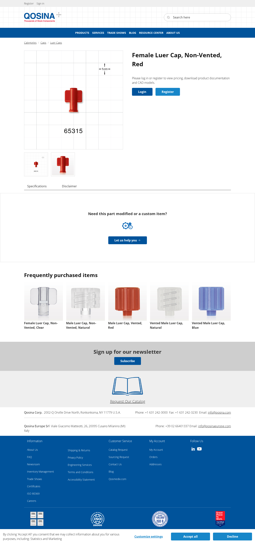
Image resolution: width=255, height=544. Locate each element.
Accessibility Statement (81, 479)
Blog (111, 471)
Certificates (33, 486)
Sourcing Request (119, 457)
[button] (40, 3)
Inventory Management (40, 471)
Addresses (155, 464)
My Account (156, 449)
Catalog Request (118, 449)
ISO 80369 (33, 493)
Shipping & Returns (79, 450)
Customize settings (148, 536)
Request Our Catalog (127, 401)
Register (168, 92)
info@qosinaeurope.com (214, 426)
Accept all (190, 536)
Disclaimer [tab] (69, 186)
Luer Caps (56, 42)
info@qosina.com (219, 412)
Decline (232, 536)
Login (142, 92)
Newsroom (33, 464)
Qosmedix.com (117, 479)
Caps (43, 42)
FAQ (29, 457)
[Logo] (39, 17)
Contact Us (115, 464)
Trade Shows (34, 479)
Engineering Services (80, 465)
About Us (32, 449)
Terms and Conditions (80, 472)
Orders (153, 457)
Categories (30, 42)
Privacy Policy (75, 457)
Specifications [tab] (37, 186)
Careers (31, 501)
